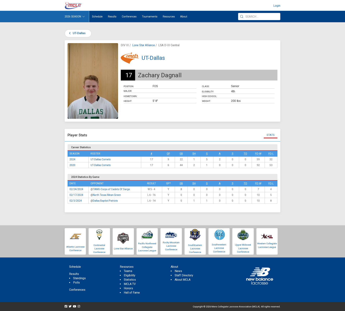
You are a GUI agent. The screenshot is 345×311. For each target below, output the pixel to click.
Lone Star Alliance (143, 45)
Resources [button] (169, 16)
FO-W (258, 153)
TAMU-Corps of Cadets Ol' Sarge (111, 189)
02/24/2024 (76, 189)
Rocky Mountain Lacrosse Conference (171, 246)
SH (194, 153)
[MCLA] (74, 5)
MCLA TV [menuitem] (130, 284)
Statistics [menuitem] (130, 279)
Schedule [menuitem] (97, 16)
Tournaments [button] (149, 16)
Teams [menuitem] (128, 271)
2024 (72, 159)
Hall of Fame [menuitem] (132, 292)
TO (245, 153)
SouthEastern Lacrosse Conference (195, 249)
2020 (72, 165)
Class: (205, 86)
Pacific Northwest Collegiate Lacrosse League (147, 247)
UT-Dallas (79, 33)
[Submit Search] (241, 16)
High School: (209, 96)
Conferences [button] (129, 16)
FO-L (271, 153)
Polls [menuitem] (76, 282)
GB (181, 153)
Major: (128, 91)
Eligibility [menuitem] (129, 275)
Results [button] (112, 16)
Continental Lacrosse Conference (99, 249)
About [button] (183, 16)
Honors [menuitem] (128, 288)
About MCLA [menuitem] (182, 279)
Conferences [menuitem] (77, 289)
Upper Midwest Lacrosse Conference (243, 248)
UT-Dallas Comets (101, 159)
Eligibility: (208, 91)
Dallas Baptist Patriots (105, 200)
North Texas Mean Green (107, 194)
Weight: (206, 101)
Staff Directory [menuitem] (184, 275)
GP (168, 153)
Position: (129, 86)
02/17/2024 (76, 194)
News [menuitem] (178, 271)
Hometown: (130, 96)
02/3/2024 (76, 200)
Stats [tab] (271, 134)
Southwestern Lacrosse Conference (219, 248)
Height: (128, 101)
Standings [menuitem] (79, 278)
